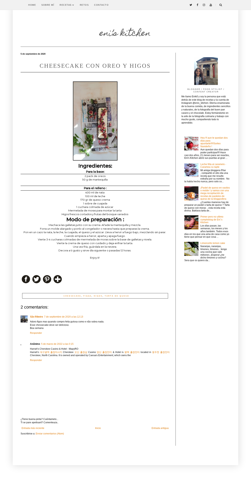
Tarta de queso (117, 295)
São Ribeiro (36, 316)
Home (32, 5)
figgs (87, 295)
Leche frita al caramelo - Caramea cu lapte (213, 165)
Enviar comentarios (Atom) (50, 433)
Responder (36, 333)
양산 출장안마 (104, 352)
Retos (84, 5)
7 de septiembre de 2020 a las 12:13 (63, 316)
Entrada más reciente (33, 428)
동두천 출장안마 (161, 352)
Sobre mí (47, 5)
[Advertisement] (205, 328)
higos (98, 295)
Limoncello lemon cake (212, 243)
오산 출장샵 (81, 352)
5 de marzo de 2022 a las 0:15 (57, 344)
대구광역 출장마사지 (51, 352)
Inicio (98, 428)
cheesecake (72, 295)
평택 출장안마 (132, 352)
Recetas (66, 5)
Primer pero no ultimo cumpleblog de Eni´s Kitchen (211, 219)
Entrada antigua (160, 428)
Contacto (101, 5)
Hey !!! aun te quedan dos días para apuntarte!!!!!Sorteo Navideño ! (214, 142)
